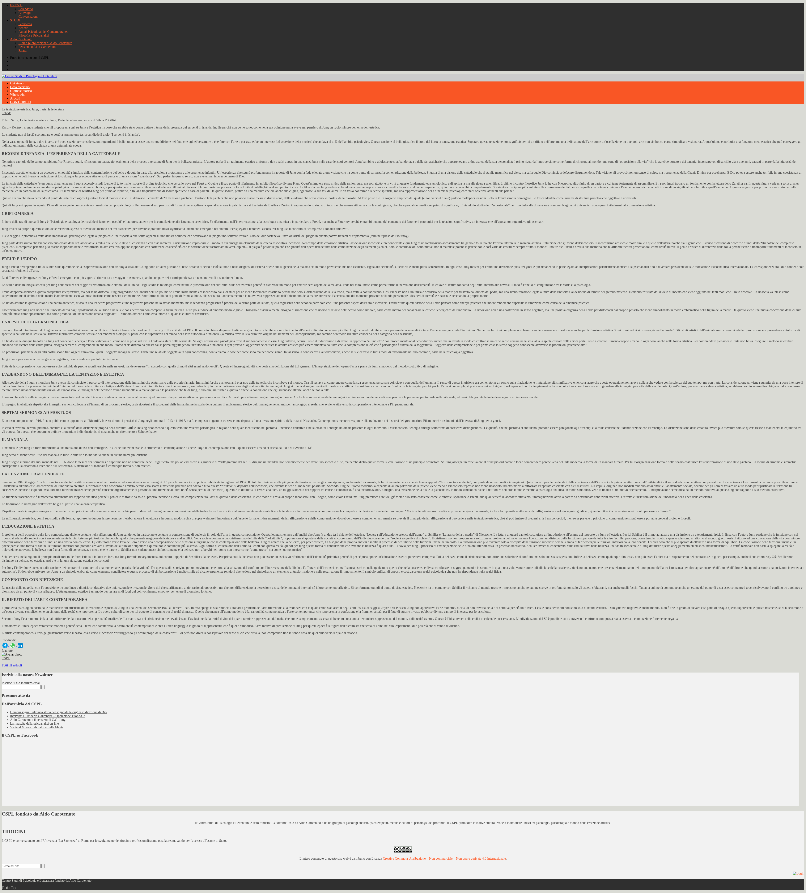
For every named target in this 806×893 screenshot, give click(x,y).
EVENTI (16, 5)
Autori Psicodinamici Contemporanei (43, 31)
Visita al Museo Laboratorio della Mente (36, 727)
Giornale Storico (21, 91)
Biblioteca (25, 24)
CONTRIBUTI (20, 102)
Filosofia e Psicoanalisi (33, 35)
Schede (23, 28)
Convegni (24, 12)
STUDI (15, 20)
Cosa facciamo (20, 87)
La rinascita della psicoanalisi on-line (34, 723)
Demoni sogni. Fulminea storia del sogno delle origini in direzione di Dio (58, 712)
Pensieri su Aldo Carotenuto (37, 47)
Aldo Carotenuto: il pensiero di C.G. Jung (37, 719)
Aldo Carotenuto (21, 39)
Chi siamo (17, 83)
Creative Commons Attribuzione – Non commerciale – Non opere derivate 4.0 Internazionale (444, 858)
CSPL (6, 658)
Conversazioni (28, 16)
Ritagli (22, 50)
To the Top (9, 887)
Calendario (25, 9)
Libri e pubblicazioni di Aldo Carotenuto (45, 43)
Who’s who (17, 94)
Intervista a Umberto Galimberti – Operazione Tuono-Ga (47, 716)
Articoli (15, 98)
